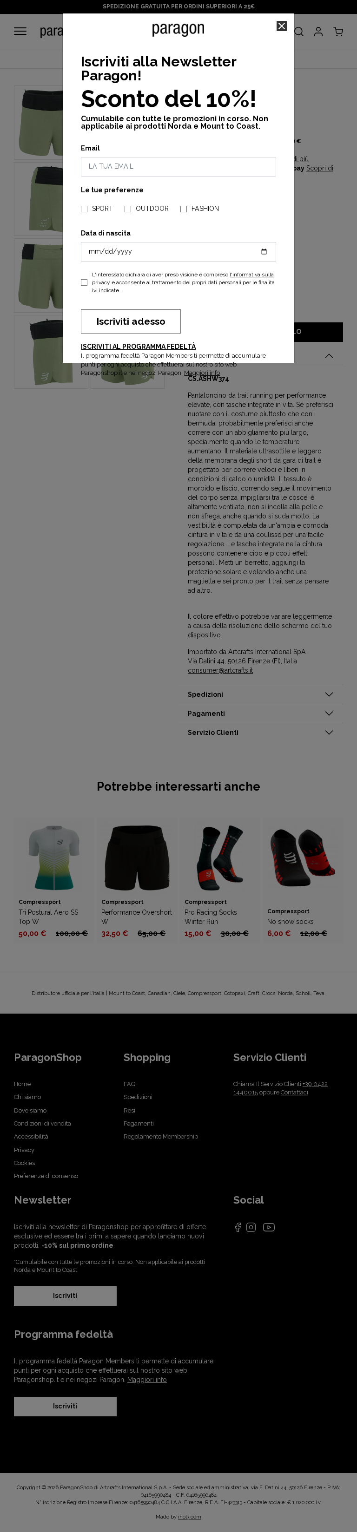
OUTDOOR (152, 208)
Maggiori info (202, 372)
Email (90, 148)
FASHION (205, 208)
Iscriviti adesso (130, 321)
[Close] (282, 26)
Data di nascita (106, 233)
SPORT (102, 208)
